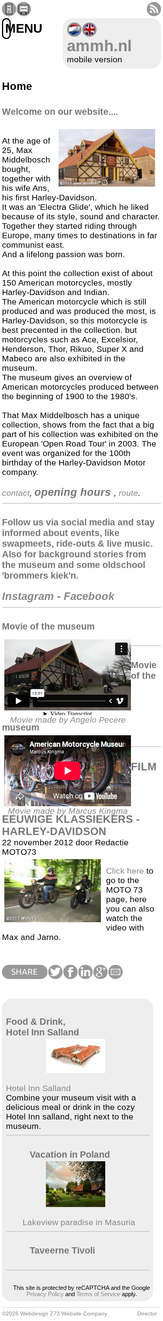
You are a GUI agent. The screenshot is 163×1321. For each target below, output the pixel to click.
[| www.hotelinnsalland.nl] (75, 1069)
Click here (125, 870)
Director (147, 1313)
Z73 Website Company (78, 1313)
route (128, 492)
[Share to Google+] (100, 976)
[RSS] (154, 13)
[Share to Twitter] (55, 976)
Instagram (28, 596)
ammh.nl (99, 45)
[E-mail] (115, 976)
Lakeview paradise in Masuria (77, 1222)
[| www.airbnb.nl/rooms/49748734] (75, 1204)
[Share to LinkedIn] (85, 976)
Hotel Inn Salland (38, 1088)
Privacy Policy (45, 1294)
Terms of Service (98, 1294)
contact (16, 492)
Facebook (89, 596)
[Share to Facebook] (70, 976)
